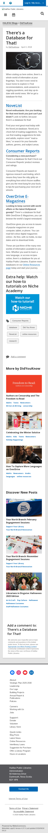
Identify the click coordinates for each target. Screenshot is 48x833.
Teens (16, 403)
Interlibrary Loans (17, 744)
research (13, 341)
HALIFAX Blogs (10, 23)
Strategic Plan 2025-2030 (21, 683)
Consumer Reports (22, 150)
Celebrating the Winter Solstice (23, 432)
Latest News (15, 738)
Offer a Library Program (20, 751)
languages (10, 476)
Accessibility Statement (23, 811)
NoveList (14, 105)
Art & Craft (10, 600)
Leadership (14, 686)
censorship (27, 406)
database (13, 328)
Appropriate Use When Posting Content (22, 647)
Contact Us (24, 789)
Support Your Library (15, 526)
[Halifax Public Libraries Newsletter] (31, 672)
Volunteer (14, 723)
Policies (13, 701)
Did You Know (29, 328)
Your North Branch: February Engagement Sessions (21, 521)
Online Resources (17, 741)
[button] (4, 3)
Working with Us (17, 709)
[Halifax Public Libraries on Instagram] (18, 672)
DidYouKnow (26, 23)
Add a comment (18, 357)
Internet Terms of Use (18, 798)
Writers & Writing (13, 406)
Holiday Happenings (14, 440)
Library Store (15, 727)
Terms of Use (15, 808)
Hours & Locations (18, 754)
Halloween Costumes (15, 603)
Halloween (33, 600)
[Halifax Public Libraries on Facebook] (12, 672)
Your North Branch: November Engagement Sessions (22, 558)
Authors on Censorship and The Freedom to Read (22, 397)
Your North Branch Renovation (19, 530)
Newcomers (25, 403)
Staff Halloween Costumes (17, 607)
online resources (29, 335)
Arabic (28, 473)
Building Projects (17, 692)
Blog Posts (14, 735)
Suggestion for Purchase (20, 747)
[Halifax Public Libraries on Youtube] (25, 672)
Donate (13, 720)
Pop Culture (22, 600)
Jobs (12, 712)
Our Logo (14, 689)
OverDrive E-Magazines (17, 199)
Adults (9, 403)
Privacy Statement (30, 808)
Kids (15, 437)
